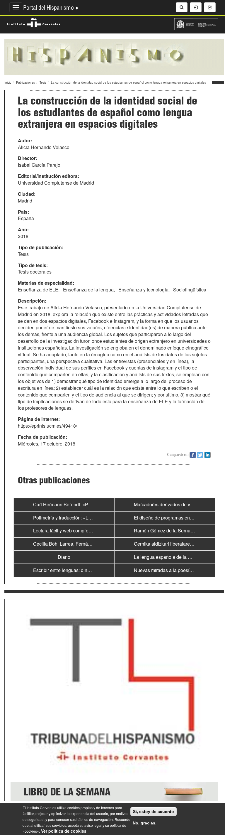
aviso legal (93, 825)
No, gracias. (144, 823)
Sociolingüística (189, 289)
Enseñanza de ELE (38, 289)
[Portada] (114, 57)
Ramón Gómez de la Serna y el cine (171, 530)
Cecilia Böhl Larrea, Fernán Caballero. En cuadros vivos (91, 543)
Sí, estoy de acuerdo (153, 811)
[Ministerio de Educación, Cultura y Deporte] (196, 23)
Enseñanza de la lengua (88, 289)
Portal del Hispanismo (49, 8)
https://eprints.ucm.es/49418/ (47, 425)
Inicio (7, 82)
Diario (64, 557)
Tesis (43, 82)
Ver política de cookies (63, 831)
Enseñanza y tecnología (143, 289)
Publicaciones (25, 82)
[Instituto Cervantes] (33, 22)
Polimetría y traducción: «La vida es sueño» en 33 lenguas (93, 517)
